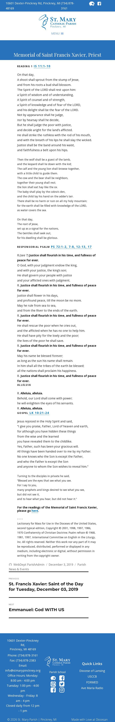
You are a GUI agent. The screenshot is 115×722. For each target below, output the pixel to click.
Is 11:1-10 (42, 66)
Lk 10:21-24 (38, 413)
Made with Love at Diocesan (89, 720)
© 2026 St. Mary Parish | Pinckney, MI (32, 720)
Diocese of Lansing (92, 671)
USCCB (92, 676)
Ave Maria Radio (92, 688)
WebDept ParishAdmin (28, 564)
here (35, 511)
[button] (55, 34)
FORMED (92, 682)
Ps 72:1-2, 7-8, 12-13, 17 (71, 247)
